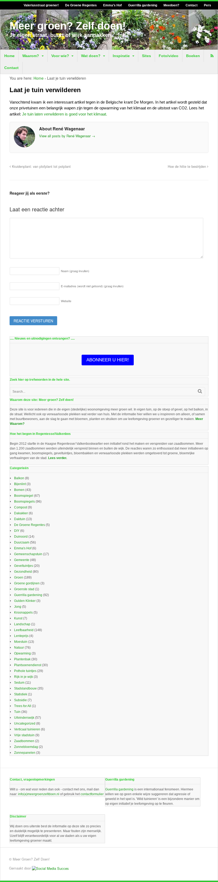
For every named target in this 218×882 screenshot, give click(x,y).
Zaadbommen (24, 741)
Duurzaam (21, 542)
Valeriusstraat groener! (41, 5)
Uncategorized (24, 723)
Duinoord (21, 536)
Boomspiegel (23, 496)
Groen (18, 577)
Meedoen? (171, 5)
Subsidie (20, 700)
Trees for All (22, 706)
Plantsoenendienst (27, 665)
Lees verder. (57, 458)
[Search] (200, 391)
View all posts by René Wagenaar (67, 135)
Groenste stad (24, 589)
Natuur (19, 647)
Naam (75, 271)
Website (66, 301)
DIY (16, 531)
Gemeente (21, 560)
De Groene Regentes (81, 5)
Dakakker (21, 513)
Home (9, 56)
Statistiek (20, 694)
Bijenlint (20, 484)
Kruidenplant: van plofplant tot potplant (41, 166)
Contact (192, 5)
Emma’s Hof (112, 5)
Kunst (18, 618)
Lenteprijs (21, 636)
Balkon (19, 478)
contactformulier (92, 794)
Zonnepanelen (24, 753)
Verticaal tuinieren (27, 729)
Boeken (193, 56)
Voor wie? (60, 56)
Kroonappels (23, 612)
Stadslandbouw (25, 688)
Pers (207, 5)
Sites (146, 56)
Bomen (19, 490)
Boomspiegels (24, 501)
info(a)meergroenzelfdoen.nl (38, 794)
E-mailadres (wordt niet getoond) (92, 286)
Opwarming (22, 653)
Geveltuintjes (23, 566)
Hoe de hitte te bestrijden (187, 166)
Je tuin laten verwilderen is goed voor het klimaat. (64, 114)
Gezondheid (23, 571)
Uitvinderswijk (24, 718)
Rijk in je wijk (23, 677)
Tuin (17, 712)
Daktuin (19, 519)
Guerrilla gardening (142, 5)
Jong (17, 607)
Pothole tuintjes (25, 671)
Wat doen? (90, 56)
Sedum (19, 682)
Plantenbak (22, 659)
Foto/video (168, 56)
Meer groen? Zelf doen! (68, 26)
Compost (20, 507)
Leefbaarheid (23, 630)
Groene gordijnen (27, 583)
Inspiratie (121, 56)
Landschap (22, 624)
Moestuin (20, 642)
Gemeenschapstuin (28, 554)
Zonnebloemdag (26, 747)
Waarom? (30, 56)
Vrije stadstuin (24, 735)
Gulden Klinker (25, 601)
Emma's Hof (22, 548)
